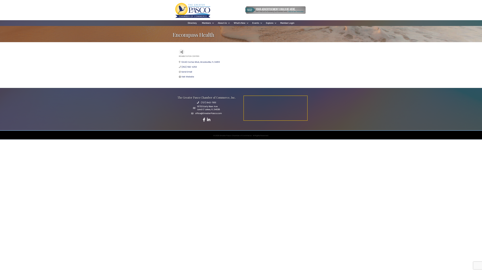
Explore (269, 23)
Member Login (287, 23)
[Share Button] (182, 52)
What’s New (239, 23)
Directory (192, 23)
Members (206, 23)
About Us (222, 23)
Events (255, 23)
